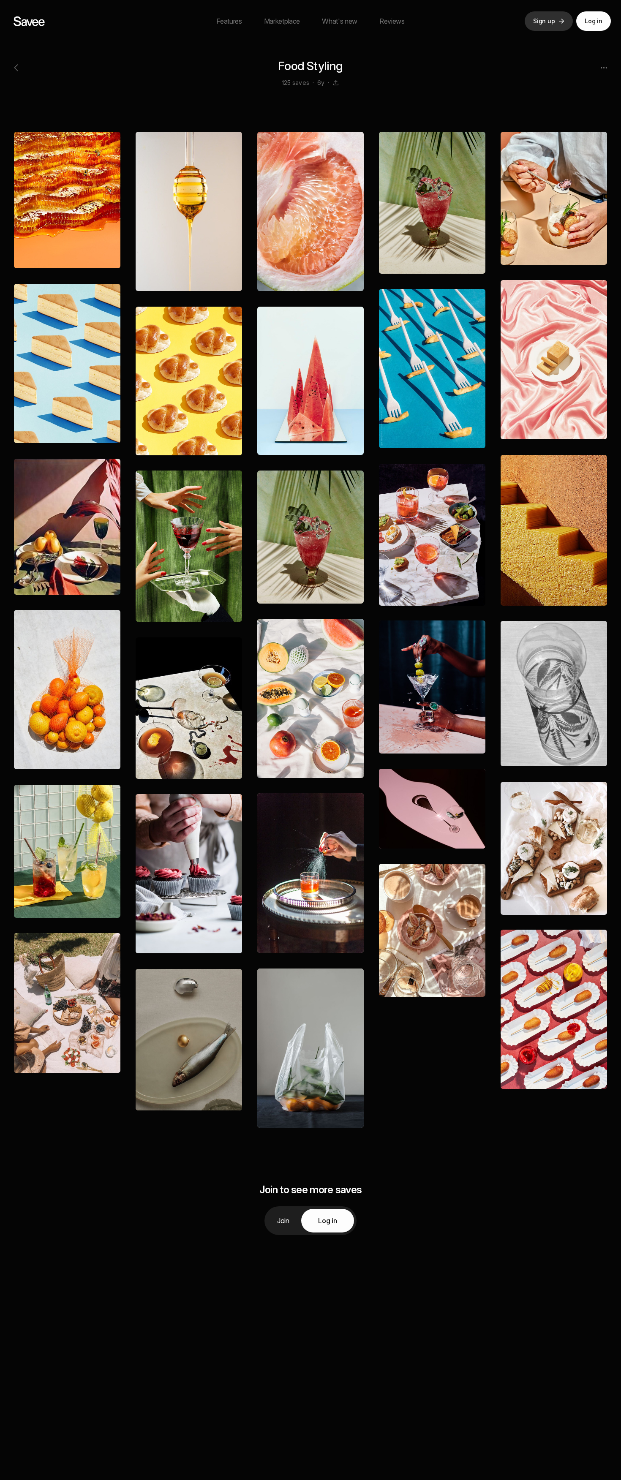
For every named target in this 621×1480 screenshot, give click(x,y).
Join (283, 1220)
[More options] (603, 67)
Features (229, 21)
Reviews (392, 21)
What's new (339, 21)
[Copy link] (335, 82)
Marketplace (282, 21)
